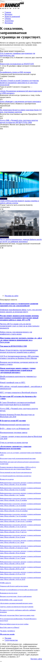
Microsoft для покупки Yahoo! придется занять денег (17, 615)
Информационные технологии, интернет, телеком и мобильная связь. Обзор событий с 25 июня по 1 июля (20, 547)
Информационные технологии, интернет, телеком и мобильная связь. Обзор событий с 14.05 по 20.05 (20, 578)
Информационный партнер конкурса (15, 425)
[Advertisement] (21, 151)
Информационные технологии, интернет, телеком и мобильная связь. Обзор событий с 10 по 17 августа (20, 531)
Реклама (8, 638)
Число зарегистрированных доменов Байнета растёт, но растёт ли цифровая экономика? (21, 240)
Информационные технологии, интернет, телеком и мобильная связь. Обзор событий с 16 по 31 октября (20, 499)
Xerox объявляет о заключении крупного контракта (20, 101)
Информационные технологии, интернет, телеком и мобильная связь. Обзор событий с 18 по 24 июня (20, 552)
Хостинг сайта (36, 659)
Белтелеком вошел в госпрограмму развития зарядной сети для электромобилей (19, 305)
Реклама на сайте (11, 296)
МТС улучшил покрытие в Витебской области (18, 392)
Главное (8, 12)
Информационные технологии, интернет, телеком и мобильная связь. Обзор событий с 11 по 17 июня (20, 557)
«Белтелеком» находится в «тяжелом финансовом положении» (15, 447)
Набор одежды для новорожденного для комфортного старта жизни (16, 333)
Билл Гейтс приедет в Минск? (9, 627)
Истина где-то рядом (7, 479)
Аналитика (9, 21)
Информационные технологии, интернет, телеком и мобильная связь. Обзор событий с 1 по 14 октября (20, 504)
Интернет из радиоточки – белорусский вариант (16, 596)
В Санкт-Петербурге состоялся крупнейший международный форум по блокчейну (17, 403)
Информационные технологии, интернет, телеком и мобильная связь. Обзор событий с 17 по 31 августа (20, 525)
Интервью (9, 23)
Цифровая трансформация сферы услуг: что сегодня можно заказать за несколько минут (21, 311)
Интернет (8, 14)
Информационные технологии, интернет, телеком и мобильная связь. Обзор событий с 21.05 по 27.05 (20, 573)
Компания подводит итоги (8, 593)
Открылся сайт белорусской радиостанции (14, 586)
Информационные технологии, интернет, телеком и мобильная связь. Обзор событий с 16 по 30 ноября (20, 483)
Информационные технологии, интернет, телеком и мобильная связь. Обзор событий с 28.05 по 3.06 (20, 568)
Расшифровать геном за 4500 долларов (15, 72)
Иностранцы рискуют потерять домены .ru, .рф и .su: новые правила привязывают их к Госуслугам (21, 340)
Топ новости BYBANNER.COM (13, 346)
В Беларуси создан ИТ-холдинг (13, 421)
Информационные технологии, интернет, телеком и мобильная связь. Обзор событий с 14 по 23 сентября (20, 510)
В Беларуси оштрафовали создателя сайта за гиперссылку (19, 589)
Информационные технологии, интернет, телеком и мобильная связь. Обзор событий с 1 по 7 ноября (20, 494)
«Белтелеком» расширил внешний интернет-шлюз (16, 603)
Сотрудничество (11, 640)
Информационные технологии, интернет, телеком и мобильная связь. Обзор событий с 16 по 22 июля (20, 536)
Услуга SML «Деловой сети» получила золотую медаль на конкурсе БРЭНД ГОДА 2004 (19, 121)
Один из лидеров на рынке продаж (14, 442)
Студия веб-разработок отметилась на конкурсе (15, 476)
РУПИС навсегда (5, 583)
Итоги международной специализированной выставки (18, 458)
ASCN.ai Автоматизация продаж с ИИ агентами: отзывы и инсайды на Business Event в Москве (19, 357)
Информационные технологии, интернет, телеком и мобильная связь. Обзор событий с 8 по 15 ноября (20, 489)
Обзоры (8, 19)
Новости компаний (12, 16)
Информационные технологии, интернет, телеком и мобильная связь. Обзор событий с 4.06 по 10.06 (20, 562)
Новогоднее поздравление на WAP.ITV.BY (17, 64)
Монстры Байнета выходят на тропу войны (14, 624)
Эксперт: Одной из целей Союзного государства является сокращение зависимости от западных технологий (19, 83)
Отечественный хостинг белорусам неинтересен (16, 472)
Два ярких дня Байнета (7, 631)
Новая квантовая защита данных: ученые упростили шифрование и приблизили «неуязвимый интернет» (18, 370)
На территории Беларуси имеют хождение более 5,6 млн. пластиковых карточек (20, 111)
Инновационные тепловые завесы (13, 432)
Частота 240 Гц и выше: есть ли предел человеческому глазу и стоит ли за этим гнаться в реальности (19, 326)
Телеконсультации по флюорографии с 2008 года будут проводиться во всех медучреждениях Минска (18, 468)
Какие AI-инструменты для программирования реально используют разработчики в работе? (19, 351)
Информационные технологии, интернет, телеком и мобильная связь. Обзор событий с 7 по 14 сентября (20, 515)
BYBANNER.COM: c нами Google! (11, 600)
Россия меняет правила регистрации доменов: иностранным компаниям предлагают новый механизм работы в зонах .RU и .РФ (19, 318)
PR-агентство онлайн (7, 634)
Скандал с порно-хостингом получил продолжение (16, 606)
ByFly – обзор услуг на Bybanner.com (14, 429)
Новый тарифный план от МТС (12, 382)
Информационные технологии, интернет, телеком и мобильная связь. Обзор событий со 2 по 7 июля (20, 541)
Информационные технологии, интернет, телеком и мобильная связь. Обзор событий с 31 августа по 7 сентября (20, 520)
